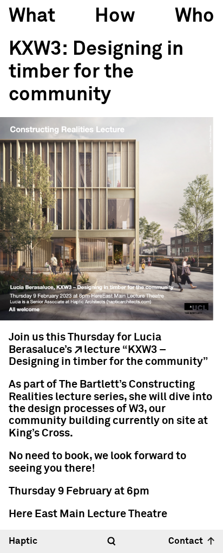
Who (194, 16)
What (32, 16)
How (115, 16)
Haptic (23, 541)
